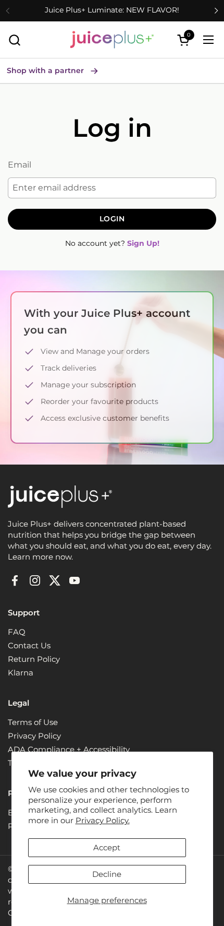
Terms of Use (33, 722)
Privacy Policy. (103, 820)
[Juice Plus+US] (112, 39)
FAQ (17, 632)
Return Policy (34, 659)
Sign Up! (143, 243)
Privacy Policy (34, 736)
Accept (106, 847)
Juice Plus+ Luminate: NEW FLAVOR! (112, 10)
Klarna (20, 673)
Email (19, 165)
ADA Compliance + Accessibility (69, 749)
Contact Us (29, 645)
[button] (14, 39)
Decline (106, 874)
